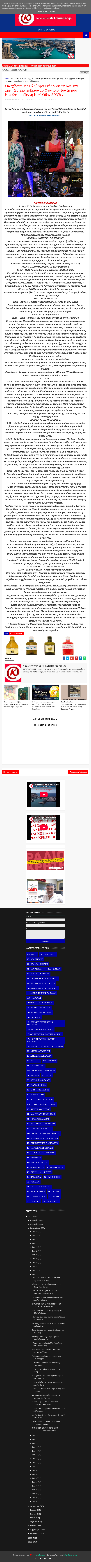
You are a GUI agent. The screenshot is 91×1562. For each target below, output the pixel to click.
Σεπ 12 (35, 1458)
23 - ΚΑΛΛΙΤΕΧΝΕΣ (35, 1065)
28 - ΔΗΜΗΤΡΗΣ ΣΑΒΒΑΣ (38, 1090)
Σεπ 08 (35, 1474)
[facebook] (36, 1558)
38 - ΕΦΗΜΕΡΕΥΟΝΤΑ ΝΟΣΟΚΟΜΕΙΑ (43, 1133)
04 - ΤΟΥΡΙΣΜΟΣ (34, 969)
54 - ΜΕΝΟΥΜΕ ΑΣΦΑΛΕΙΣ (38, 1187)
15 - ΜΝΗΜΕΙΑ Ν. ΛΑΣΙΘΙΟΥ (39, 1012)
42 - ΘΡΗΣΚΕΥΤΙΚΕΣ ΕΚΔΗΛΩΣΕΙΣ (42, 1143)
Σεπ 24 (35, 1255)
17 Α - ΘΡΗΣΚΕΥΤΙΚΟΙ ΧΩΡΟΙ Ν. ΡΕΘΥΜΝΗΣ (41, 1040)
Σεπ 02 (35, 1497)
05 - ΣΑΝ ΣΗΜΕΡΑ (52, 969)
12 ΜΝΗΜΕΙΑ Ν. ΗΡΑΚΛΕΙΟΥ (40, 1003)
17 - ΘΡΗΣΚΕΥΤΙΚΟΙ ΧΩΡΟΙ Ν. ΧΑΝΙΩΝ (44, 1034)
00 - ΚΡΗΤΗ (32, 954)
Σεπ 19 (35, 1274)
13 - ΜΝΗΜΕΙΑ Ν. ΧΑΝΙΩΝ (38, 1007)
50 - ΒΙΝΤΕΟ (45, 1172)
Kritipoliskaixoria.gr (70, 1555)
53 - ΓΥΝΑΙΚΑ (33, 1182)
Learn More (42, 12)
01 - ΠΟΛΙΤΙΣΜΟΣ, (50, 99)
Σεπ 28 (35, 1239)
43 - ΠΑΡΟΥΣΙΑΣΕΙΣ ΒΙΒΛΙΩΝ (40, 1148)
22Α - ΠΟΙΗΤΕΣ (49, 1061)
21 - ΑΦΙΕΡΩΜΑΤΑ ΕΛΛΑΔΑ (39, 1056)
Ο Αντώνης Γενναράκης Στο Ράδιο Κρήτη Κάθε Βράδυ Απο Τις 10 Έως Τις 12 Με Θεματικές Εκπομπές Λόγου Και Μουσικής (45, 873)
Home (7, 78)
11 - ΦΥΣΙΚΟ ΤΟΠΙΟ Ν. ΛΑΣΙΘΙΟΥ (41, 993)
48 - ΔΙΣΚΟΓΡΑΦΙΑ (55, 1167)
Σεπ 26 (35, 1247)
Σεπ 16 (35, 1443)
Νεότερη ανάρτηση (10, 772)
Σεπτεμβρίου (35, 1228)
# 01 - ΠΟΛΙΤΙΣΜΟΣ (16, 633)
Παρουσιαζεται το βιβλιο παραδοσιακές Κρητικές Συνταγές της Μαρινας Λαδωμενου (16, 704)
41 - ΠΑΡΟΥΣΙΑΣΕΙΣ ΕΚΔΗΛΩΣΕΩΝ (42, 1138)
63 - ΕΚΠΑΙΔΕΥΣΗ (51, 1201)
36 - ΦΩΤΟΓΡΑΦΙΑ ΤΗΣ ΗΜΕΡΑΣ (41, 1124)
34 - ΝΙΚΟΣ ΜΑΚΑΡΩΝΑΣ (38, 1119)
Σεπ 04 (35, 1490)
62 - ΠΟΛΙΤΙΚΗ (33, 1201)
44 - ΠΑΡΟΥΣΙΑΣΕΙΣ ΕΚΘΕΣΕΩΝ (41, 1153)
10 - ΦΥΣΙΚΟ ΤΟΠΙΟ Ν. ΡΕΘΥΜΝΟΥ (42, 988)
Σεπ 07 (35, 1478)
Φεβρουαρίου (35, 1529)
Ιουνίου (33, 1514)
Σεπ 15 (35, 1447)
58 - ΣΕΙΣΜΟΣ (54, 1191)
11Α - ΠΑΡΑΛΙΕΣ (34, 998)
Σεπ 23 (35, 1258)
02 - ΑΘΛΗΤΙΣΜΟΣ (35, 959)
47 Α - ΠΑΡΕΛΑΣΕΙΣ (35, 1167)
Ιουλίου (33, 1510)
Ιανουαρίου (35, 1533)
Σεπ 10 (35, 1466)
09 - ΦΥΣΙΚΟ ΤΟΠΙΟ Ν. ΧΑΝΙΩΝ (41, 983)
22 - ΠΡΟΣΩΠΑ (33, 1061)
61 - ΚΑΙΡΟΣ (54, 1196)
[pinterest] (50, 1558)
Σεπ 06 (35, 1482)
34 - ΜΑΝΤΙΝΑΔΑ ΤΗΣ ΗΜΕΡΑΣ (41, 1114)
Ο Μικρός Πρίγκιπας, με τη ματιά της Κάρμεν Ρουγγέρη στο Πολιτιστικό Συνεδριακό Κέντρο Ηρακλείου (44, 705)
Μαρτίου (33, 1525)
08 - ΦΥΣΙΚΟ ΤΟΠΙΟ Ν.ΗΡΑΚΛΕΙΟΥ (42, 978)
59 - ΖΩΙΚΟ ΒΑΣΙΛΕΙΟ (36, 1196)
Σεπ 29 (35, 1235)
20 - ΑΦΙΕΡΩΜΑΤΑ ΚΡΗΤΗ (38, 1051)
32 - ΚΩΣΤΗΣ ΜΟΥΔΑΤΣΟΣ (38, 1109)
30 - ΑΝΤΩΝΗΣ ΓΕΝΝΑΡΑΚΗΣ (40, 1099)
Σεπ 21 (35, 1266)
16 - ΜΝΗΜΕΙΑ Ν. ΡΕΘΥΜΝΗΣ (40, 1029)
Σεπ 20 (35, 1270)
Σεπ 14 (35, 1451)
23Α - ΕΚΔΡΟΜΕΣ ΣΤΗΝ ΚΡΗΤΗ (41, 1070)
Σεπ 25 (35, 1251)
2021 (30, 1538)
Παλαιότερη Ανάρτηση (78, 772)
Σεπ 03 (35, 1494)
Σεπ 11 (35, 1462)
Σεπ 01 (35, 1501)
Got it (52, 12)
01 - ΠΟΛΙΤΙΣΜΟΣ (17, 78)
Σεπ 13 (35, 1455)
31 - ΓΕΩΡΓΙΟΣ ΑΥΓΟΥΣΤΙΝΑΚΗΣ (41, 1104)
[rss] (54, 1558)
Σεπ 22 (35, 1262)
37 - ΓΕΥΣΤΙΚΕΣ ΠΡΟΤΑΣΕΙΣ (39, 1128)
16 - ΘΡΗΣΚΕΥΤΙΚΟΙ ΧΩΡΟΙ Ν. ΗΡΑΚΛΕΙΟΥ (40, 1023)
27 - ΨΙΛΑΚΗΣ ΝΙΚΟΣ (36, 1085)
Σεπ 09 (35, 1470)
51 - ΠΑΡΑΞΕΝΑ (34, 1177)
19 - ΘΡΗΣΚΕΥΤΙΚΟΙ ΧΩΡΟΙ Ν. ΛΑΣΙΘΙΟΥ (45, 1046)
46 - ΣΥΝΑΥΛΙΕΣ (34, 1157)
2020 (30, 1542)
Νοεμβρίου (34, 1220)
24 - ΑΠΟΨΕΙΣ (33, 1075)
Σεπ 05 (35, 1486)
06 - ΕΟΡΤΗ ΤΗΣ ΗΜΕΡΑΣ (38, 974)
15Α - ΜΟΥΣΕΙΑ (34, 1017)
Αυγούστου (35, 1506)
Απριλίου (34, 1522)
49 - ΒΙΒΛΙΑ (32, 1172)
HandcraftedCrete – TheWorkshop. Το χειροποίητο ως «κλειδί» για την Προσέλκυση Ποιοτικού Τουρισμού (73, 705)
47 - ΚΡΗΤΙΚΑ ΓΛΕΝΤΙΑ (37, 1162)
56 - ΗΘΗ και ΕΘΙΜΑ (36, 1191)
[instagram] (45, 1558)
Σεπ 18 (35, 1435)
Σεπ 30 (35, 1231)
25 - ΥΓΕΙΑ (47, 1075)
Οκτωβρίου (34, 1224)
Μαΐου (33, 1518)
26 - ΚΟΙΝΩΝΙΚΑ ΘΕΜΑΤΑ (38, 1080)
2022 (30, 1217)
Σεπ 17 (35, 1439)
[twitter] (40, 1558)
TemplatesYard (40, 1555)
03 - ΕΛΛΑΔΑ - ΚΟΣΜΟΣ (37, 964)
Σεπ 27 (35, 1243)
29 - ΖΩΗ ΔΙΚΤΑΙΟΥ (35, 1095)
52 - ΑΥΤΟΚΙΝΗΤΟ (52, 1177)
